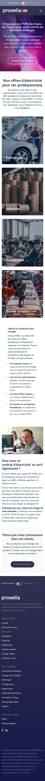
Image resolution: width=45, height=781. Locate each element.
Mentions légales (9, 723)
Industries (6, 641)
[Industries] (22, 191)
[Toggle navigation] (35, 11)
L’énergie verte (8, 684)
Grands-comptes (9, 649)
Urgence (5, 706)
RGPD (4, 719)
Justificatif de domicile (11, 693)
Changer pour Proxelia (11, 675)
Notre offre (6, 632)
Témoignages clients (10, 702)
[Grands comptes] (22, 294)
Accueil (5, 623)
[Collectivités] (22, 243)
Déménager (6, 680)
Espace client (7, 689)
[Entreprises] (22, 140)
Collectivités (7, 645)
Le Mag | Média (8, 654)
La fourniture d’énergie (11, 671)
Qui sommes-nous (9, 627)
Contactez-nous (8, 658)
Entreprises (6, 636)
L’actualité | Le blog (10, 697)
